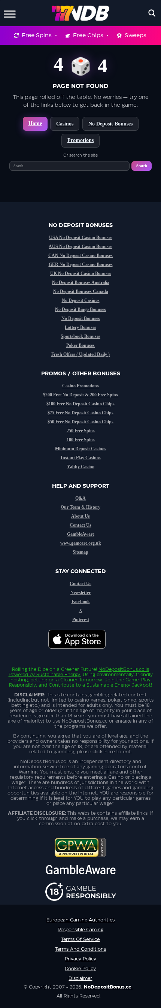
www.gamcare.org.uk (80, 543)
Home (35, 123)
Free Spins (37, 35)
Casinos (64, 124)
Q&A (80, 498)
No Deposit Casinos (81, 300)
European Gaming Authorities (80, 920)
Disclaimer (80, 978)
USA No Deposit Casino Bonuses (80, 237)
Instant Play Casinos (81, 457)
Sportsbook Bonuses (80, 336)
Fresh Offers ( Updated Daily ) (80, 354)
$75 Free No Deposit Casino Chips (80, 412)
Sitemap (80, 552)
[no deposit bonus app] (80, 652)
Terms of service (80, 939)
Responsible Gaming (80, 929)
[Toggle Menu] (10, 13)
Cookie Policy (80, 968)
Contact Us (80, 525)
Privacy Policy (80, 959)
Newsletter (80, 592)
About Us (80, 516)
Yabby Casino (80, 466)
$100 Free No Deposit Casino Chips (80, 403)
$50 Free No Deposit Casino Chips (80, 421)
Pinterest (80, 619)
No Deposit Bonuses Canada (80, 291)
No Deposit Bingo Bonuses (80, 309)
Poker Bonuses (80, 345)
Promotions (80, 140)
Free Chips (88, 35)
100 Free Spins (81, 439)
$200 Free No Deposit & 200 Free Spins (80, 394)
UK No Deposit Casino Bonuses (80, 273)
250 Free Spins (81, 430)
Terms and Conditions (80, 949)
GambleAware (80, 534)
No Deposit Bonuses (110, 124)
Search (141, 166)
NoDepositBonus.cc (121, 669)
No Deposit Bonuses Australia (80, 282)
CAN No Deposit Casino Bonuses (80, 255)
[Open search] (152, 13)
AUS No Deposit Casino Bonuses (80, 246)
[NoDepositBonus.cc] (81, 13)
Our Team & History (80, 507)
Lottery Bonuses (80, 327)
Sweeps (135, 35)
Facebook (81, 601)
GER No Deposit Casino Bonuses (81, 264)
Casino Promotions (80, 385)
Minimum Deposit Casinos (80, 448)
